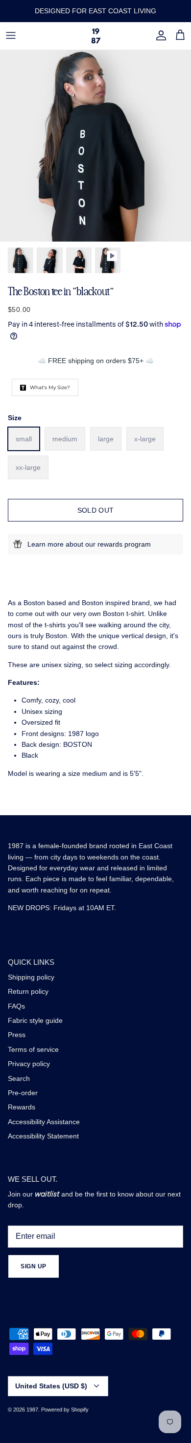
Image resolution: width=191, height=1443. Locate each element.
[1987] (95, 35)
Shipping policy (31, 977)
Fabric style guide (35, 1020)
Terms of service (33, 1049)
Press (16, 1035)
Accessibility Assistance (44, 1122)
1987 (32, 1409)
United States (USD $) (51, 1386)
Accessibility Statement (43, 1136)
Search (19, 1078)
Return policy (28, 991)
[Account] (158, 35)
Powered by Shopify (65, 1409)
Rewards (21, 1107)
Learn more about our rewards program (89, 544)
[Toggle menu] (11, 35)
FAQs (16, 1006)
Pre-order (23, 1093)
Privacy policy (29, 1064)
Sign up (34, 1266)
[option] (95, 146)
